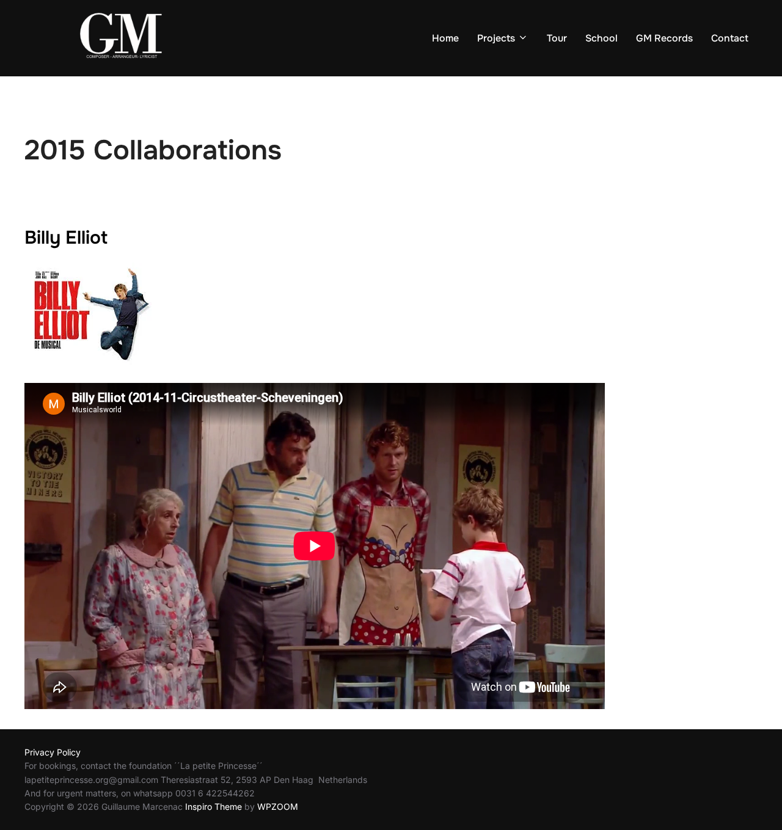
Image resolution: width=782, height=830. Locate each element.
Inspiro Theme (213, 806)
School (601, 38)
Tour (557, 38)
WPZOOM (277, 806)
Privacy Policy (52, 752)
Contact (729, 38)
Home (445, 38)
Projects (496, 38)
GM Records (664, 38)
